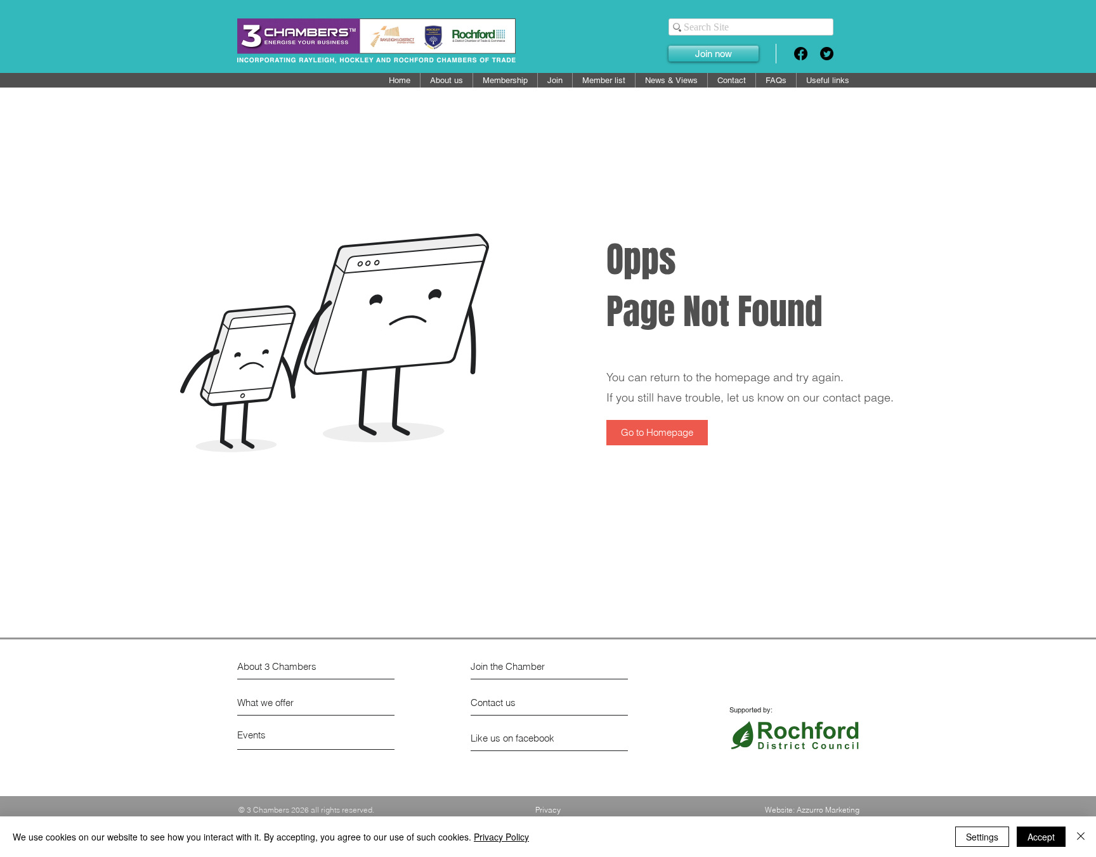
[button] (604, 80)
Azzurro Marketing (828, 809)
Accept (1041, 836)
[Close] (1080, 837)
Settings (982, 836)
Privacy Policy (501, 836)
